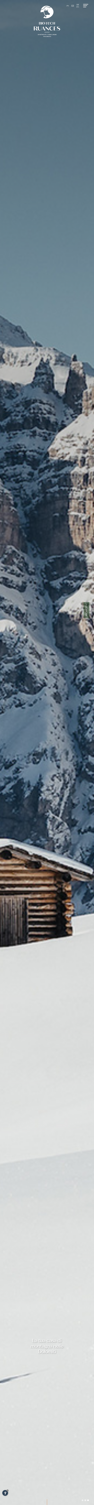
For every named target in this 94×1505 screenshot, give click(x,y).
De (78, 5)
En (78, 7)
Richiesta (86, 610)
